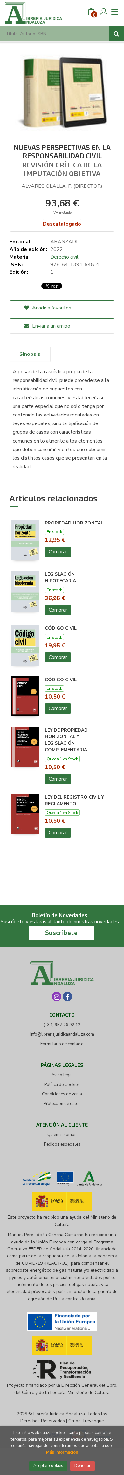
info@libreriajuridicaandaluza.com (62, 1034)
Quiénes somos (62, 1135)
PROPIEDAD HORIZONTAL (74, 523)
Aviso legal (62, 1075)
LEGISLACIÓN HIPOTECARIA (60, 577)
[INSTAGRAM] (56, 996)
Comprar (58, 551)
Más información (62, 1452)
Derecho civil (64, 257)
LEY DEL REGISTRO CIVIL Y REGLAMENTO (74, 800)
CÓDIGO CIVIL (61, 628)
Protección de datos (62, 1103)
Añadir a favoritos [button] (51, 307)
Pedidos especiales (62, 1144)
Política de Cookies (62, 1084)
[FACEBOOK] (67, 996)
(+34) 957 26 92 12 (62, 1025)
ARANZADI (63, 241)
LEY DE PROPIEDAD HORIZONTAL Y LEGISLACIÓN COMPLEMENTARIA (66, 740)
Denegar (82, 1466)
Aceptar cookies (48, 1466)
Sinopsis (29, 354)
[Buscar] (116, 33)
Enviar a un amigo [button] (50, 325)
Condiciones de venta (62, 1094)
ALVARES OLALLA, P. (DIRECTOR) (62, 186)
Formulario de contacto (62, 1044)
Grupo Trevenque (86, 1421)
